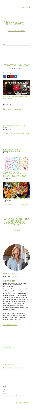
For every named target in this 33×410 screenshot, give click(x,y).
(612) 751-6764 (8, 364)
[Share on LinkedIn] (15, 76)
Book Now (16, 230)
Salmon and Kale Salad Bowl (14, 126)
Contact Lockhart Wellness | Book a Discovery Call (13, 395)
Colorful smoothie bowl (15, 199)
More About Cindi (10, 324)
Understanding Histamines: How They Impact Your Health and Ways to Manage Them (15, 174)
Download (9, 98)
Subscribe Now (10, 347)
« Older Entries (8, 205)
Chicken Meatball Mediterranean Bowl (13, 150)
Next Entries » (25, 205)
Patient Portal (25, 7)
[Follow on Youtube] (7, 377)
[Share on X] (8, 76)
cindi (13, 68)
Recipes (4, 389)
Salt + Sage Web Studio (22, 403)
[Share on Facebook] (4, 76)
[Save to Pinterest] (12, 76)
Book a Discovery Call (16, 30)
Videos (3, 391)
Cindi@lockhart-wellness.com (13, 368)
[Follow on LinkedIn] (4, 377)
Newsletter (4, 393)
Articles (4, 386)
